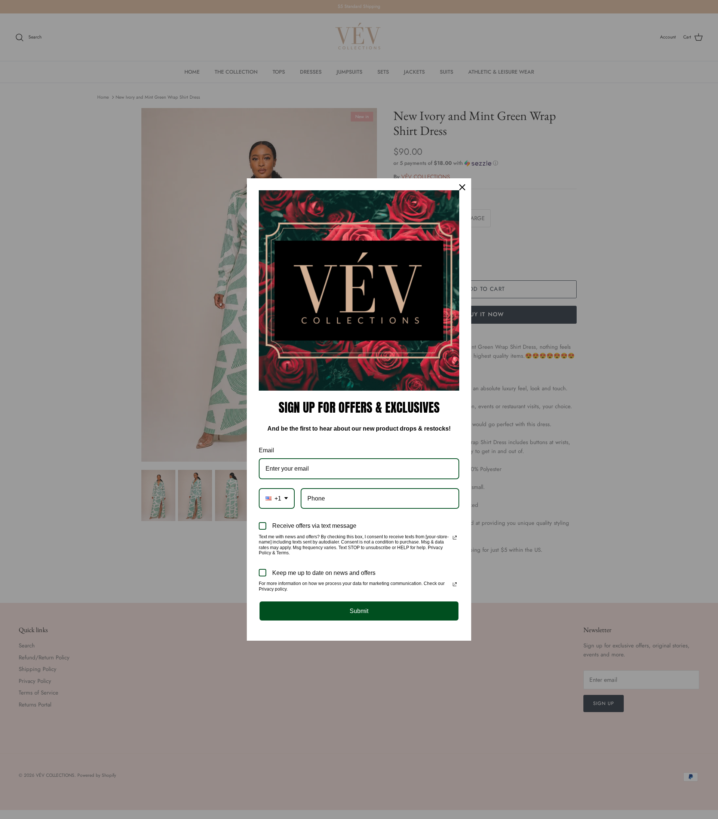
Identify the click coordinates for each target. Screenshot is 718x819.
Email (266, 450)
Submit (359, 611)
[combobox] (277, 498)
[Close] (462, 187)
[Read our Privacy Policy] (454, 537)
